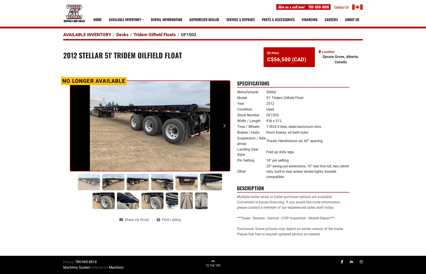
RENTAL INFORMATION (166, 19)
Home (97, 19)
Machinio (116, 267)
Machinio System (77, 267)
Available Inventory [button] (125, 19)
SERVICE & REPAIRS (240, 19)
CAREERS (331, 19)
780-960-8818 (318, 7)
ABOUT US (352, 19)
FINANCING (310, 19)
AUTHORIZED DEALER (204, 19)
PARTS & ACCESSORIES (278, 19)
